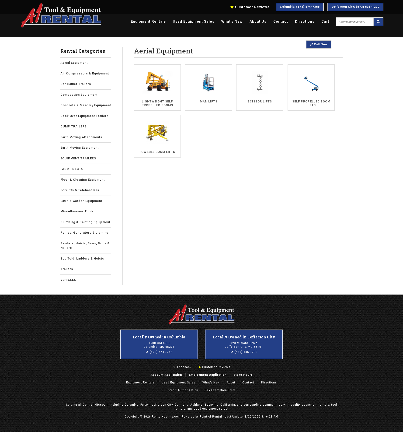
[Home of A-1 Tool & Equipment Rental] (201, 324)
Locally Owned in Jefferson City (244, 336)
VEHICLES (68, 279)
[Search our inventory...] (378, 22)
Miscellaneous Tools (77, 211)
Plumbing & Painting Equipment (85, 222)
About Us (258, 21)
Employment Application (207, 374)
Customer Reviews (215, 367)
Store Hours (243, 374)
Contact (280, 21)
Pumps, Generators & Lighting (84, 232)
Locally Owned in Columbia (159, 336)
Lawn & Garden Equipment (81, 201)
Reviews (252, 7)
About (231, 382)
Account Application (166, 374)
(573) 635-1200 (245, 352)
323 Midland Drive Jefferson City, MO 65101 (244, 344)
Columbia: (300, 6)
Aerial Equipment (74, 62)
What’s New (232, 21)
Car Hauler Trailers (75, 84)
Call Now (320, 44)
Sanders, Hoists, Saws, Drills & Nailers (85, 246)
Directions (304, 21)
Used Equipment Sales (178, 382)
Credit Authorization (183, 390)
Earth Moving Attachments (81, 137)
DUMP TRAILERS (73, 126)
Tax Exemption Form (220, 390)
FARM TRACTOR (73, 169)
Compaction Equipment (78, 94)
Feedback (183, 367)
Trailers (66, 269)
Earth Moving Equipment (79, 147)
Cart (325, 21)
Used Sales (193, 21)
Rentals (148, 21)
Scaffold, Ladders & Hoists (82, 258)
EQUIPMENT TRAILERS (78, 158)
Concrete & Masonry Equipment (85, 105)
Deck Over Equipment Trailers (84, 116)
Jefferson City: (355, 6)
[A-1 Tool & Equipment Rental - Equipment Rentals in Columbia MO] (61, 27)
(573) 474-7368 (161, 352)
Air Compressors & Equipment (84, 73)
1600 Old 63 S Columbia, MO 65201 (159, 344)
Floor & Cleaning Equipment (82, 179)
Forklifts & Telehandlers (79, 190)
